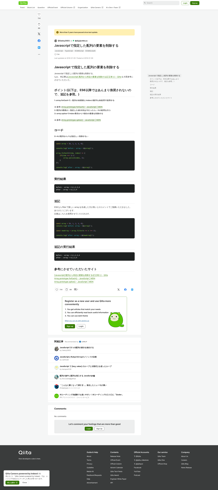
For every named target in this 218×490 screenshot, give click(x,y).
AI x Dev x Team (113, 7)
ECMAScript (79, 51)
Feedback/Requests (94, 475)
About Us (184, 456)
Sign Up (99, 429)
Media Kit (90, 471)
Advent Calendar (116, 468)
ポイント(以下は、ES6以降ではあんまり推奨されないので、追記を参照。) (164, 80)
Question (41, 7)
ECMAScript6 (90, 51)
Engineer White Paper (118, 479)
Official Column (68, 7)
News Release (186, 468)
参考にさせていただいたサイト (161, 98)
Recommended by (72, 342)
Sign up (70, 326)
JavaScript (59, 51)
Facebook (137, 468)
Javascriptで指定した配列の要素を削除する (164, 76)
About (89, 456)
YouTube (137, 471)
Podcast (137, 475)
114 (39, 18)
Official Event (52, 7)
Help (88, 479)
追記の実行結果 (155, 94)
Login (185, 3)
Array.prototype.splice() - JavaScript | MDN (81, 120)
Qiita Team (162, 456)
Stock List (31, 7)
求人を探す (12, 482)
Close (24, 482)
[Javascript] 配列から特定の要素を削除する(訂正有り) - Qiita (94, 77)
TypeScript (69, 51)
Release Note (115, 456)
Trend (22, 7)
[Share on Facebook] (39, 40)
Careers (184, 460)
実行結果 (153, 88)
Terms (89, 460)
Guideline (90, 468)
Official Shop (162, 464)
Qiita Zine (161, 460)
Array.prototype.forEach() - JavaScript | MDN (82, 107)
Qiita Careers (97, 7)
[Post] (39, 33)
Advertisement (92, 483)
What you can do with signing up (77, 321)
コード (152, 85)
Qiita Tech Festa (116, 471)
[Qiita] (23, 3)
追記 (151, 91)
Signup (195, 3)
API (111, 483)
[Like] (39, 14)
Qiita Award (114, 475)
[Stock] (39, 24)
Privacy (89, 464)
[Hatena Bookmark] (39, 47)
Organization (83, 7)
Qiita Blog (184, 464)
